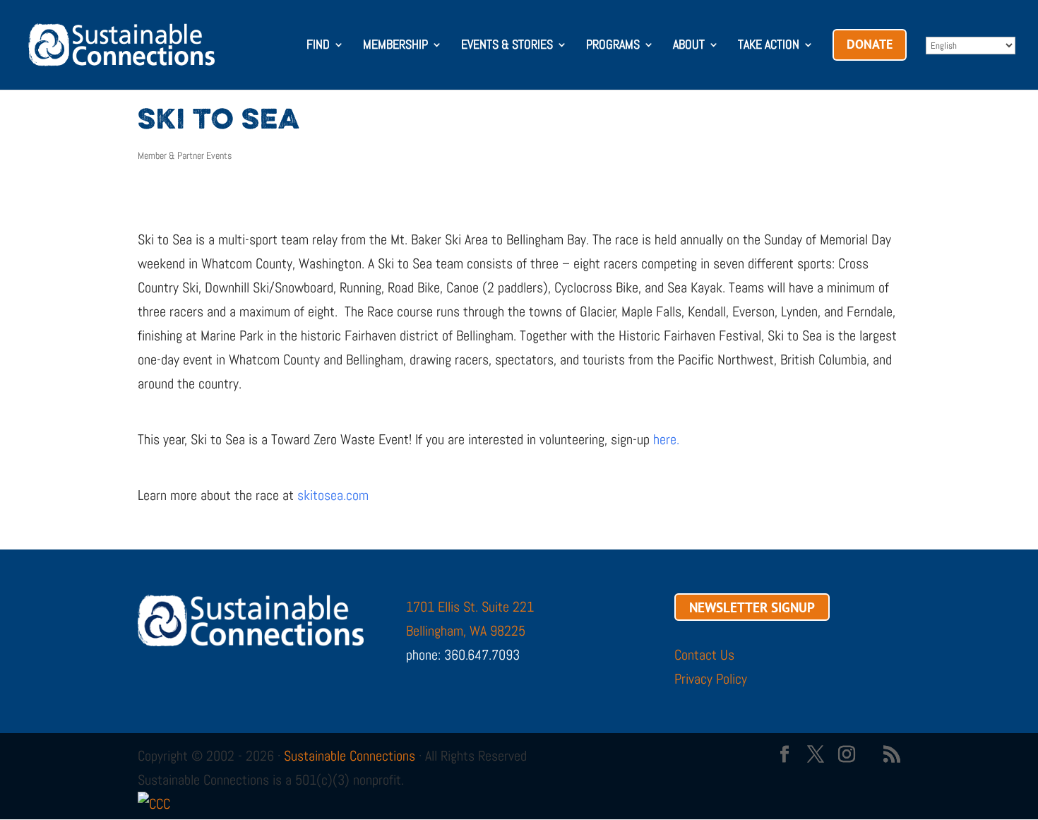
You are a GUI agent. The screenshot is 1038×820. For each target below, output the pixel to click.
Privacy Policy (710, 679)
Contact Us (704, 655)
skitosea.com (333, 495)
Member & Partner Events (185, 155)
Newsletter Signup (752, 606)
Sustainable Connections (349, 756)
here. (666, 439)
